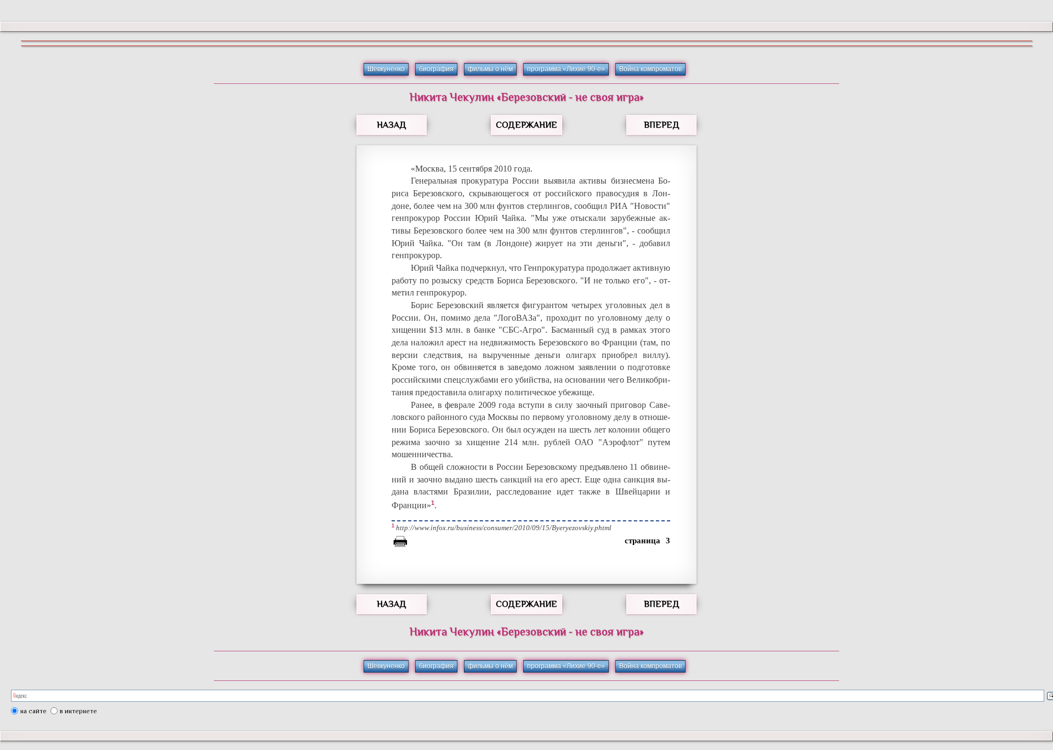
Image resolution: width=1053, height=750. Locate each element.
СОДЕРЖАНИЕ (526, 125)
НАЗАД (391, 125)
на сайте (33, 711)
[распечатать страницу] (400, 543)
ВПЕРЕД (662, 125)
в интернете (78, 711)
